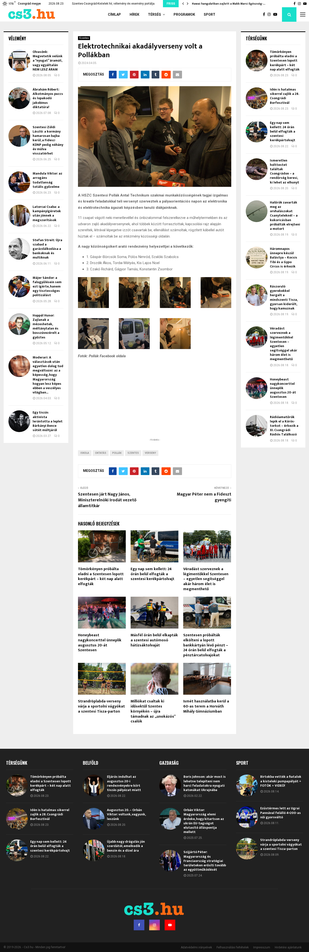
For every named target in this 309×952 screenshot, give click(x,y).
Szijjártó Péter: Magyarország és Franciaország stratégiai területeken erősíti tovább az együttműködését (204, 860)
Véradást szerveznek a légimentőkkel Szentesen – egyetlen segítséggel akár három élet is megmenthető (205, 579)
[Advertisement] (154, 406)
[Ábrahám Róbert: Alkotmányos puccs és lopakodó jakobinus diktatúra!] (19, 98)
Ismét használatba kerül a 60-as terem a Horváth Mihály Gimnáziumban (206, 706)
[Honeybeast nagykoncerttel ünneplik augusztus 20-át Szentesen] (256, 388)
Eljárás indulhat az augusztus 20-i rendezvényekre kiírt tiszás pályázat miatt (124, 783)
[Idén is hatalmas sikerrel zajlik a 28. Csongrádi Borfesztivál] (256, 98)
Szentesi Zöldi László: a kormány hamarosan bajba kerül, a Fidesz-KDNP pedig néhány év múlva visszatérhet (48, 140)
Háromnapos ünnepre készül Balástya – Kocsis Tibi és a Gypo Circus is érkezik (283, 257)
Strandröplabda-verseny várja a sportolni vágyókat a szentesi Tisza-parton (101, 706)
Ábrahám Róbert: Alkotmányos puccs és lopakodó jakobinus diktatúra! (48, 98)
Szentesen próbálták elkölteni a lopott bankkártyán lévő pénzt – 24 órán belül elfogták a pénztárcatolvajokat (205, 645)
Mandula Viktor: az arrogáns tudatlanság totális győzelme (47, 180)
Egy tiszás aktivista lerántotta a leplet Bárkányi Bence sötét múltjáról (48, 421)
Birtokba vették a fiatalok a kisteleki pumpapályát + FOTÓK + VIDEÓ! (280, 781)
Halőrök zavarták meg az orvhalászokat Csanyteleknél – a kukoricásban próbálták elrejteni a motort (285, 215)
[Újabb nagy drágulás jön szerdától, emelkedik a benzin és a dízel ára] (94, 850)
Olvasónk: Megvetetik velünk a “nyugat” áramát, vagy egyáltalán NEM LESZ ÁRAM (48, 60)
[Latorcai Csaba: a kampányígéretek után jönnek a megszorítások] (19, 215)
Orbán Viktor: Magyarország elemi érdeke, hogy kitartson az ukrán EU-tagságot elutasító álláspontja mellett (203, 821)
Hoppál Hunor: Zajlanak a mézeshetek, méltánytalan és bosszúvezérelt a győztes (46, 326)
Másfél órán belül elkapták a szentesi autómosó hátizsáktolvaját (154, 640)
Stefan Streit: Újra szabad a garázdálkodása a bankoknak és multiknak (47, 248)
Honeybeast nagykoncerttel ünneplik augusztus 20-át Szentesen (99, 642)
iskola (84, 453)
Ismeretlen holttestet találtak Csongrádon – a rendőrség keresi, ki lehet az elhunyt (284, 171)
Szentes (84, 38)
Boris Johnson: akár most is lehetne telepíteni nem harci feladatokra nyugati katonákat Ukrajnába (204, 783)
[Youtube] (276, 14)
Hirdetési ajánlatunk (288, 947)
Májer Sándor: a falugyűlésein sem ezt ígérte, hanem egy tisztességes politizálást (47, 286)
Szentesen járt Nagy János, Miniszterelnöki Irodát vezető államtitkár (107, 500)
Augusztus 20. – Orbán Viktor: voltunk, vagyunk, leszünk (126, 814)
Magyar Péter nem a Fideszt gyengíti (204, 497)
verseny (150, 453)
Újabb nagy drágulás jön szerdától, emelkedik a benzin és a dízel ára (126, 846)
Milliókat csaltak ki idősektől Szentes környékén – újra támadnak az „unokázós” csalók (153, 711)
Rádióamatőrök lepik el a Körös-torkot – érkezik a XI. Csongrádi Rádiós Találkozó (284, 425)
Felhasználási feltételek (233, 947)
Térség (154, 14)
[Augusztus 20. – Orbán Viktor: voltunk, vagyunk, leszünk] (94, 819)
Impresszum (261, 947)
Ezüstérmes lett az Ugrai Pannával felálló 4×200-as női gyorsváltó (280, 812)
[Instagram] (270, 14)
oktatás (100, 453)
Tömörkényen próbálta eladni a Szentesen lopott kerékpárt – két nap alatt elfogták (101, 576)
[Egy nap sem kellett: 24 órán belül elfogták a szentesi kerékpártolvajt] (256, 131)
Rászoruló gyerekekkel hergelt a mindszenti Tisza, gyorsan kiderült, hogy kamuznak (283, 297)
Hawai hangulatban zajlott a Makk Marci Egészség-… (228, 3)
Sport (209, 14)
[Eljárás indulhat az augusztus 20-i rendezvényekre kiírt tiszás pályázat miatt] (94, 785)
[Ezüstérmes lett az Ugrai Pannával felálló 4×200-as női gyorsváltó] (247, 817)
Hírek (134, 14)
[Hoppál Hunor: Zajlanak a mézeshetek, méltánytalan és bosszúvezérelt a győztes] (19, 324)
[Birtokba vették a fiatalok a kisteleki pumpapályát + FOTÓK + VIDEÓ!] (247, 785)
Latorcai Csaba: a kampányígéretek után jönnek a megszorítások (47, 213)
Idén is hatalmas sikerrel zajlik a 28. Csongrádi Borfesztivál (284, 96)
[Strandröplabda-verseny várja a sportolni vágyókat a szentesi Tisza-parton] (247, 849)
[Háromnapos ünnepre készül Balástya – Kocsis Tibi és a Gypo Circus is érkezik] (256, 257)
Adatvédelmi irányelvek (196, 947)
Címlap (114, 14)
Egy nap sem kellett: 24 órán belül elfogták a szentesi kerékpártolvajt (152, 574)
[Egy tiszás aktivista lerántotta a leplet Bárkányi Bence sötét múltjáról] (19, 421)
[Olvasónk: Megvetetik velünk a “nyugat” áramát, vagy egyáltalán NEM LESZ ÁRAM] (19, 60)
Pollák (116, 453)
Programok (184, 14)
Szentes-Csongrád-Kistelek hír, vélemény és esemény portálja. (113, 3)
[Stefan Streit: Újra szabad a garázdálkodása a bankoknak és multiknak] (19, 249)
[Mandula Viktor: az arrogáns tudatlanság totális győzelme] (19, 182)
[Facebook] (265, 14)
